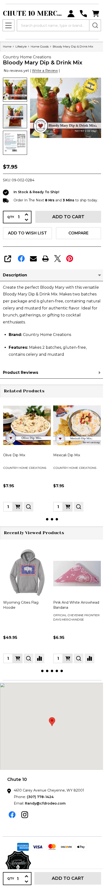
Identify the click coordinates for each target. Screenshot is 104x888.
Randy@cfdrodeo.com (45, 803)
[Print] (45, 258)
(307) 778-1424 (40, 797)
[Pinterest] (69, 258)
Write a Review (45, 70)
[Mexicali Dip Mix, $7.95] (32, 425)
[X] (57, 258)
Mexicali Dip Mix (21, 455)
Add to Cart (68, 216)
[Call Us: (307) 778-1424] (83, 13)
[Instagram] (25, 815)
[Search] (95, 25)
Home (7, 46)
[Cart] (95, 13)
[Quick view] (34, 507)
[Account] (71, 13)
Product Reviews (20, 372)
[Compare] (39, 658)
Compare (78, 233)
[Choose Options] (17, 658)
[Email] (33, 258)
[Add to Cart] (23, 507)
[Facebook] (21, 258)
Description (15, 275)
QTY (10, 217)
